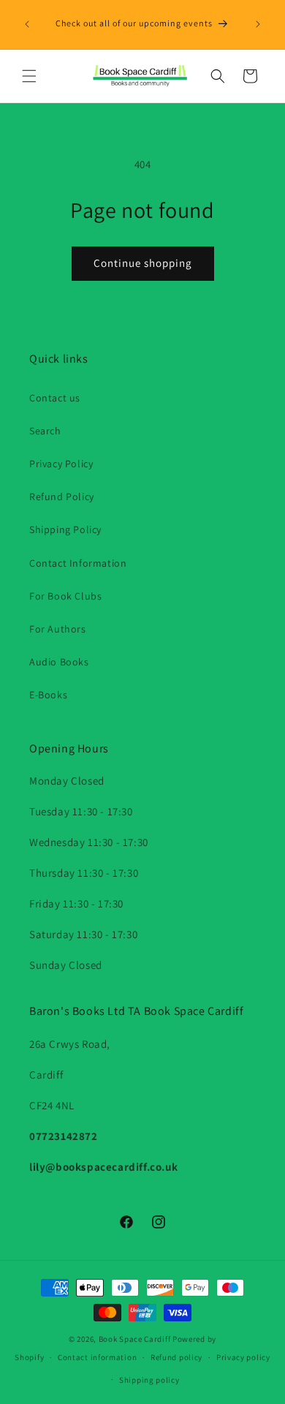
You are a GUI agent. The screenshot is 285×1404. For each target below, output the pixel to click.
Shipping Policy (65, 529)
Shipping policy (149, 1380)
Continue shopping (143, 263)
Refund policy (176, 1357)
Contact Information (77, 563)
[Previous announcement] (27, 24)
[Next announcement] (258, 24)
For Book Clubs (65, 596)
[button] (29, 76)
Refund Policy (61, 496)
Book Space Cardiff (135, 1339)
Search (45, 430)
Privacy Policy (61, 463)
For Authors (57, 628)
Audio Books (59, 661)
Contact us (54, 397)
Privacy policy (243, 1357)
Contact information (97, 1357)
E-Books (48, 694)
